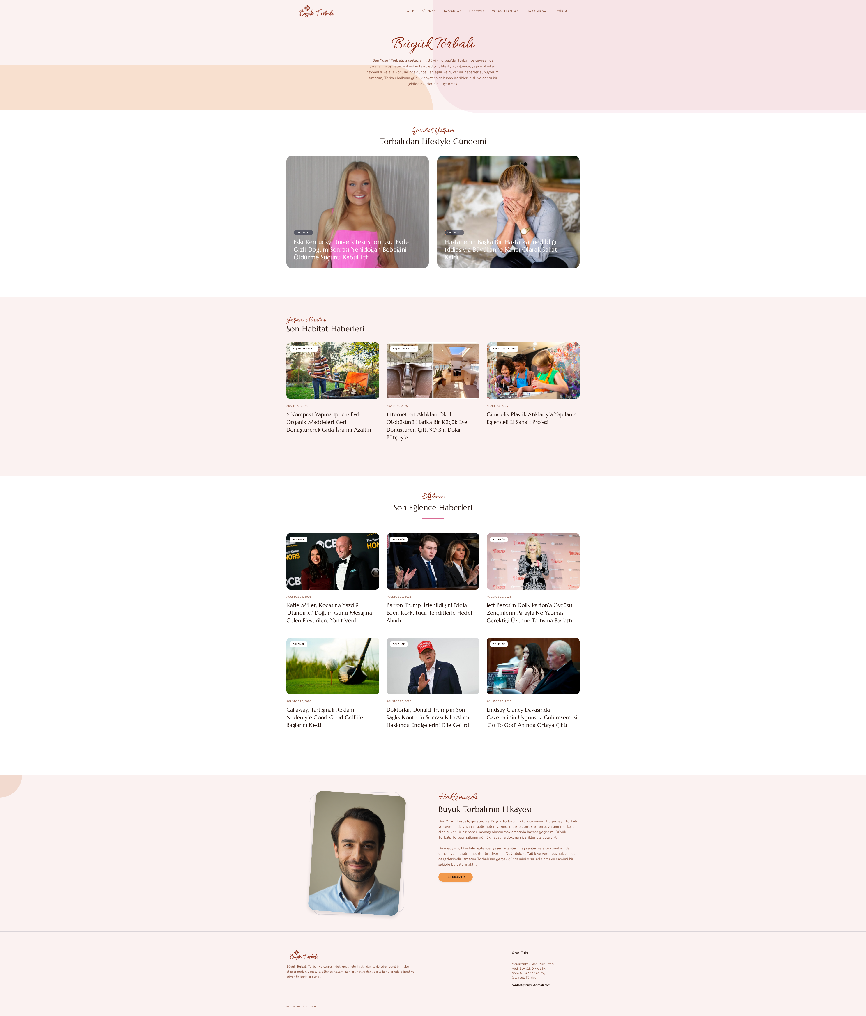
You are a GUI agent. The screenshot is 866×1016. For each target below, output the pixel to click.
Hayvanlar (452, 11)
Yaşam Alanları (506, 11)
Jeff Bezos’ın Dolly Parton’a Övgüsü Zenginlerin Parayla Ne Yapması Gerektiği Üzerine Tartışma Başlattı (529, 613)
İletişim (560, 11)
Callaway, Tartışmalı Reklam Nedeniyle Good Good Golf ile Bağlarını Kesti (324, 717)
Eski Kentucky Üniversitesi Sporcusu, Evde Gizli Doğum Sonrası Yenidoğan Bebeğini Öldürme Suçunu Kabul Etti (351, 249)
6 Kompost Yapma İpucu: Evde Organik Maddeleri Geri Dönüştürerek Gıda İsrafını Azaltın (328, 422)
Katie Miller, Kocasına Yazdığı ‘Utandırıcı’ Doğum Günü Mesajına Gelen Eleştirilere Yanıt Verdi (329, 613)
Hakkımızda (536, 11)
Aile (410, 11)
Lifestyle (477, 11)
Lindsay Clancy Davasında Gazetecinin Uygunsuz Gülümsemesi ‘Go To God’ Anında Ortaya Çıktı (532, 717)
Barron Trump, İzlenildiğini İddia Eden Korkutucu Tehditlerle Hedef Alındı (429, 613)
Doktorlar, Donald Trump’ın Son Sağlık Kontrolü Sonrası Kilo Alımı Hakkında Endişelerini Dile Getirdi (429, 717)
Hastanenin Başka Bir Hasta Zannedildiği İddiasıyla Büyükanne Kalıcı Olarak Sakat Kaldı (501, 249)
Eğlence (428, 11)
